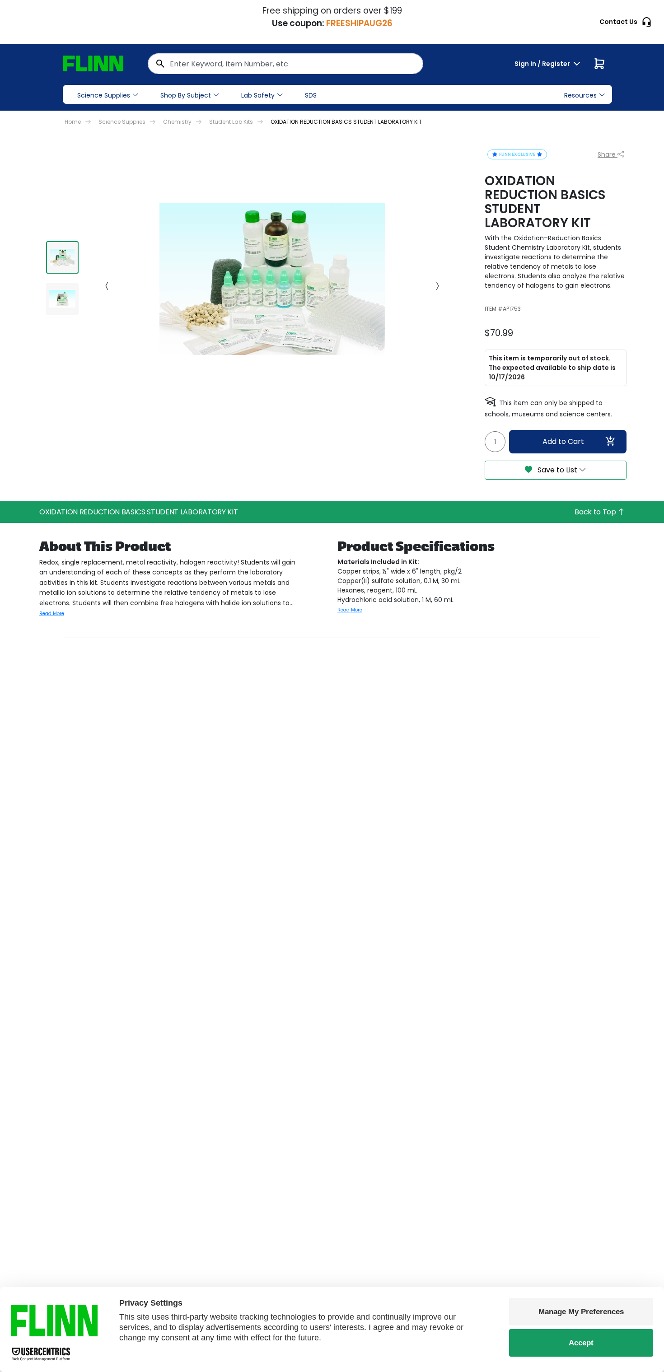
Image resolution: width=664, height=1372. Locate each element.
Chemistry (177, 122)
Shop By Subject (185, 95)
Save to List (557, 470)
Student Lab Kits (231, 122)
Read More (51, 613)
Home (73, 122)
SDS (311, 95)
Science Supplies (103, 95)
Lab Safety (258, 95)
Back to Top (596, 512)
